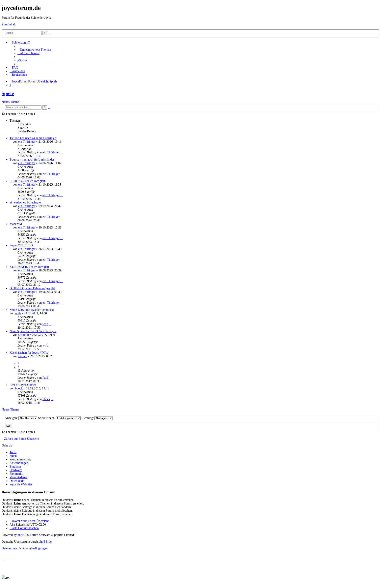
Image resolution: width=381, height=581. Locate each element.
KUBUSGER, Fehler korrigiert (29, 266)
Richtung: (87, 418)
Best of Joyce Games (23, 384)
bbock (19, 388)
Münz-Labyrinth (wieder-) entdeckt (32, 309)
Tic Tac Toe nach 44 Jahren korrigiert (33, 138)
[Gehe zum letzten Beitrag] (61, 152)
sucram (22, 356)
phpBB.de (45, 541)
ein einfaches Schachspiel (25, 202)
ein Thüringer (26, 141)
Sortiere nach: (47, 418)
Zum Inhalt (8, 24)
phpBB (22, 534)
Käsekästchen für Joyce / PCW (29, 352)
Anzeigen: (11, 418)
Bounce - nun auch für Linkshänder (32, 159)
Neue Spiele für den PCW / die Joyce (33, 331)
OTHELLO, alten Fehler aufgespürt (32, 288)
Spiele (8, 93)
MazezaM (16, 224)
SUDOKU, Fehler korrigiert (27, 181)
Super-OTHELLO (21, 245)
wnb (18, 313)
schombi (23, 334)
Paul (45, 377)
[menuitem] (34, 49)
